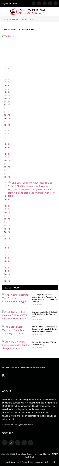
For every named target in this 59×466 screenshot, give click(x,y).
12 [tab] (9, 105)
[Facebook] (34, 3)
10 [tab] (9, 98)
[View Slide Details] (33, 196)
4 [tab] (9, 79)
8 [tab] (9, 92)
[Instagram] (45, 3)
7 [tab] (8, 88)
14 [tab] (9, 111)
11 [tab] (9, 102)
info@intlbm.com (24, 424)
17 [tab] (9, 121)
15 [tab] (9, 115)
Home (16, 20)
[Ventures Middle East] (33, 248)
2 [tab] (9, 72)
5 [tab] (9, 82)
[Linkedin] (56, 3)
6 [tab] (9, 85)
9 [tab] (9, 95)
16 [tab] (9, 118)
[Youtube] (50, 3)
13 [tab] (9, 108)
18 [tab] (9, 125)
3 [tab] (9, 75)
